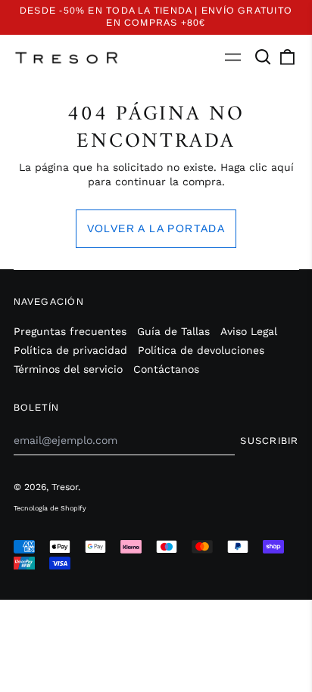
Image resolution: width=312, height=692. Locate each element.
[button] (263, 57)
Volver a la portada (156, 228)
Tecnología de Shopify (50, 508)
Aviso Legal (248, 331)
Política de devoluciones (201, 350)
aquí (282, 167)
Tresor (64, 487)
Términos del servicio (68, 369)
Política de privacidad (70, 350)
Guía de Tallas (173, 331)
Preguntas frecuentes (70, 331)
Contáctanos (166, 369)
